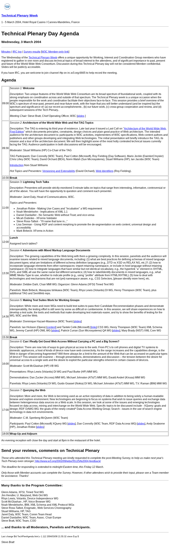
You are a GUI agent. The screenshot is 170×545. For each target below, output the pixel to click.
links (93, 327)
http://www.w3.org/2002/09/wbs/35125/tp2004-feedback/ (67, 461)
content (51, 327)
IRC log (17, 51)
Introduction (17, 165)
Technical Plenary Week (19, 15)
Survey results (32, 51)
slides (80, 116)
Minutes (6, 51)
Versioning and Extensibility (58, 171)
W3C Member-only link (55, 51)
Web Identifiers (104, 171)
